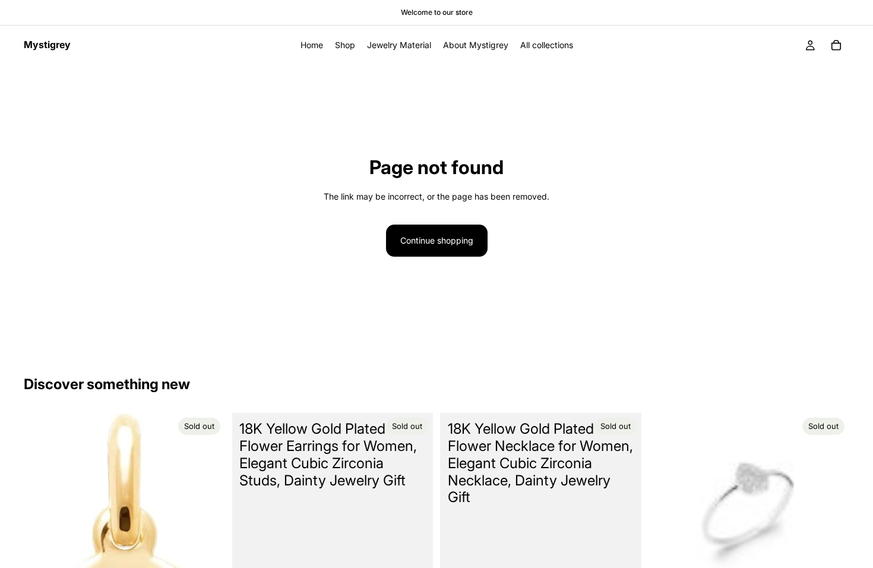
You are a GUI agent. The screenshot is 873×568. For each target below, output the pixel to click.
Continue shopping (436, 240)
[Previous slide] (666, 514)
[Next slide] (831, 514)
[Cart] (836, 45)
